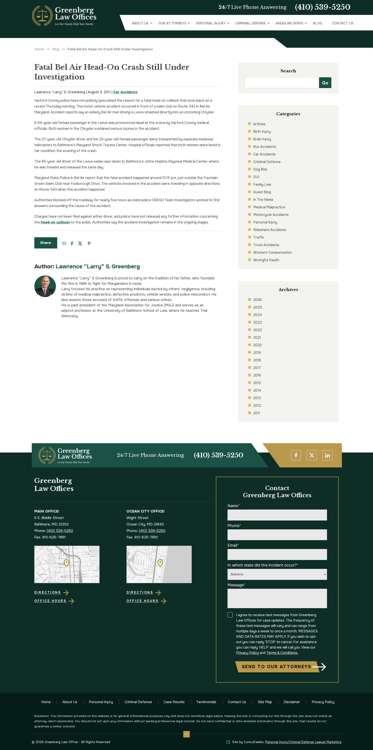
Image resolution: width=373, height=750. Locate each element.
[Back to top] (186, 734)
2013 (257, 398)
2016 (257, 375)
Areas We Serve (289, 23)
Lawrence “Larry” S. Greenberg (98, 266)
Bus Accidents (264, 146)
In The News (263, 199)
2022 (257, 330)
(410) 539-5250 (323, 7)
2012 (257, 405)
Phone (234, 526)
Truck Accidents (266, 245)
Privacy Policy (247, 652)
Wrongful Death (266, 260)
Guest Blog (262, 192)
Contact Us (343, 23)
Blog (317, 23)
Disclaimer (292, 702)
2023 (257, 322)
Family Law (262, 184)
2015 (257, 383)
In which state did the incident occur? (263, 565)
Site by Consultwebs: (286, 742)
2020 (257, 345)
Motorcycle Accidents (271, 214)
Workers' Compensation (272, 252)
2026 (257, 299)
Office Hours (50, 601)
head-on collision (55, 222)
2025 (257, 307)
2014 (257, 390)
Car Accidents (125, 92)
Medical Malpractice (269, 207)
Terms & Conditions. (282, 652)
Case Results (174, 702)
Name (234, 506)
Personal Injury (211, 23)
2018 (257, 360)
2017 (257, 368)
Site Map (265, 702)
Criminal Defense (250, 23)
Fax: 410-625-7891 (50, 537)
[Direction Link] (75, 564)
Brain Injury (262, 139)
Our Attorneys (172, 23)
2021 (257, 337)
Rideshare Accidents (269, 230)
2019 (257, 352)
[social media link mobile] (296, 455)
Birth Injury (262, 131)
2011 (256, 413)
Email (233, 545)
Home (39, 49)
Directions (47, 592)
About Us (140, 23)
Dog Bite (260, 169)
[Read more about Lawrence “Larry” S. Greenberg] (45, 277)
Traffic (258, 237)
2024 (257, 315)
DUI (256, 177)
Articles (259, 124)
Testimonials (206, 702)
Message (236, 585)
